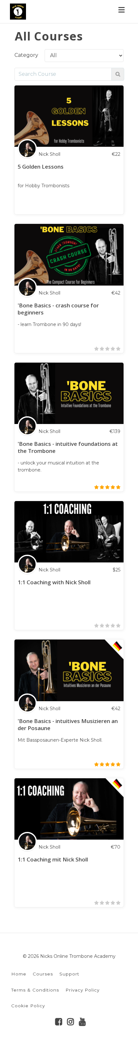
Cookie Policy (28, 1005)
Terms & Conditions (35, 990)
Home (18, 973)
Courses (43, 973)
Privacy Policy (82, 990)
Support (69, 973)
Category (26, 55)
